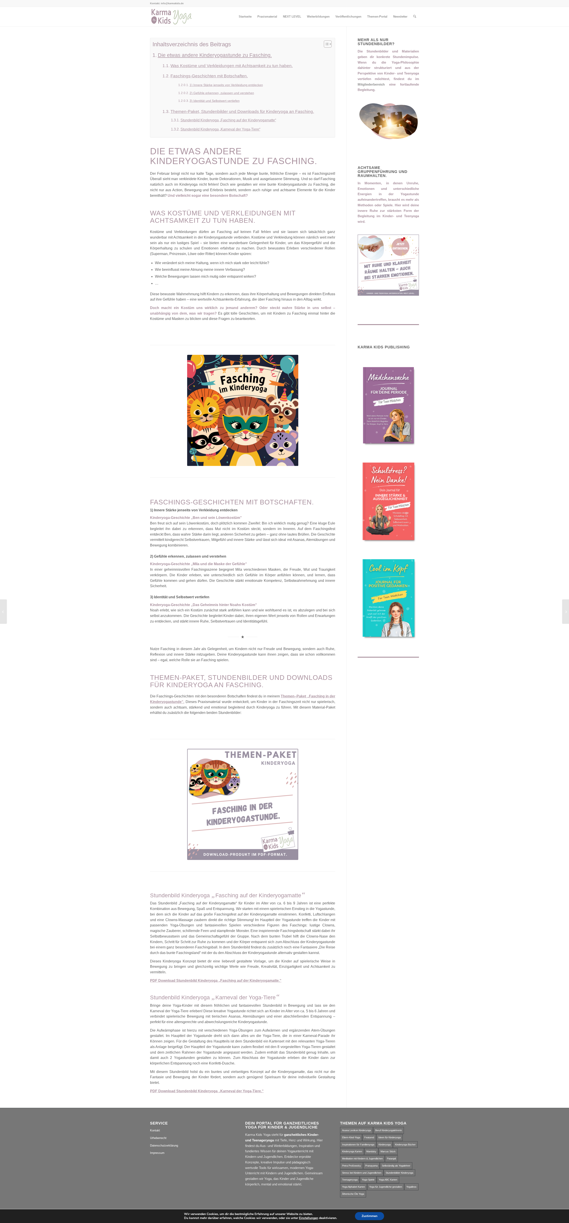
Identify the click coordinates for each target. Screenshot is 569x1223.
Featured (369, 1137)
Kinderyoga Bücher (405, 1144)
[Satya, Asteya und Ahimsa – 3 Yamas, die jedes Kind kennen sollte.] (565, 611)
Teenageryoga (350, 1179)
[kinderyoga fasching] (242, 410)
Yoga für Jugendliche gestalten (385, 1186)
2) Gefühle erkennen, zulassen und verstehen (222, 93)
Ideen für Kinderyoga (389, 1137)
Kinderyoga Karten (352, 1151)
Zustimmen (369, 1216)
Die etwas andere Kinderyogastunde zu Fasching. (215, 55)
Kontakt (155, 1130)
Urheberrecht (158, 1138)
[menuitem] (245, 16)
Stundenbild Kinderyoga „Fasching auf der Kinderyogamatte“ (228, 120)
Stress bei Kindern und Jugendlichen (361, 1172)
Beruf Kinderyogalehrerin (388, 1130)
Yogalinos (411, 1186)
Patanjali (391, 1158)
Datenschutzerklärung (164, 1145)
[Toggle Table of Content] (326, 44)
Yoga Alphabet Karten (353, 1186)
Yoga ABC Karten (388, 1179)
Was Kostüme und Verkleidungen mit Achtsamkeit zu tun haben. (231, 65)
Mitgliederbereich (371, 84)
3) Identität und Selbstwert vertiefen (215, 100)
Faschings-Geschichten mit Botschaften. (209, 76)
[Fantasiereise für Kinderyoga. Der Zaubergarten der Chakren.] (3, 611)
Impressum (157, 1153)
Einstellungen (308, 1218)
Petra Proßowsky (351, 1165)
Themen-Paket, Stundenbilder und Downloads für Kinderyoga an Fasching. (242, 111)
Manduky (371, 1151)
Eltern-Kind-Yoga (351, 1137)
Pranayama (371, 1165)
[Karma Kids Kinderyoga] (171, 16)
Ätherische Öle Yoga (353, 1194)
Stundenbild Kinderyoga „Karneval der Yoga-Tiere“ (220, 129)
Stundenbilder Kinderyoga (399, 1172)
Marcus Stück (388, 1151)
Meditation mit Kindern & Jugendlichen (362, 1158)
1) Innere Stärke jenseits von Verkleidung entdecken (226, 85)
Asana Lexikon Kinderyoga (356, 1130)
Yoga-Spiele (368, 1179)
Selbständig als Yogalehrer (396, 1165)
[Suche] (414, 16)
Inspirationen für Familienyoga (358, 1144)
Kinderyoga (385, 1144)
